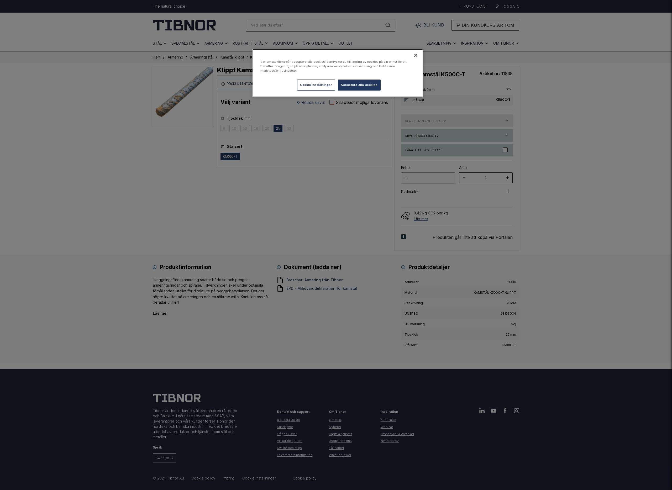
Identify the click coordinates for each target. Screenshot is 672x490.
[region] (338, 73)
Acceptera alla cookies (359, 85)
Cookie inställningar (316, 85)
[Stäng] (416, 55)
